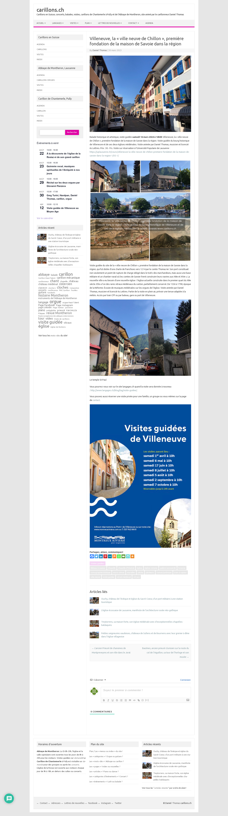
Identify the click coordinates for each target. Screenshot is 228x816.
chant (54, 281)
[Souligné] (112, 700)
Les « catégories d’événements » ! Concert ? (108, 776)
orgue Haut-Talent (71, 303)
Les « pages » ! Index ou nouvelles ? (104, 766)
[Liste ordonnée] (121, 700)
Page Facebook (46, 305)
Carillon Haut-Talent (47, 278)
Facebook (92, 803)
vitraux (136, 577)
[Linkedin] (101, 556)
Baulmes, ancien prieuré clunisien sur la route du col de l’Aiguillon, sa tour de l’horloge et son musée (165, 652)
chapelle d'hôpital (126, 568)
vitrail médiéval (124, 577)
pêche (140, 572)
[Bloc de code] (134, 700)
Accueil (40, 23)
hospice (181, 568)
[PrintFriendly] (128, 556)
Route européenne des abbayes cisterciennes (56, 316)
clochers (52, 288)
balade (54, 275)
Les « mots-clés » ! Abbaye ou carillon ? (106, 761)
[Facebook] (92, 556)
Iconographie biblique (100, 572)
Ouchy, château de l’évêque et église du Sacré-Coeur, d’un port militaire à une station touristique (64, 238)
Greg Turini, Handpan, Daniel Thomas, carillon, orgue (62, 197)
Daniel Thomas (100, 50)
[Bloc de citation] (130, 700)
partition (69, 308)
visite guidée (108, 577)
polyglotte (51, 310)
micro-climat (118, 572)
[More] (132, 556)
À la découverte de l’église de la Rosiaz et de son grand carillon (63, 155)
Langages (57, 23)
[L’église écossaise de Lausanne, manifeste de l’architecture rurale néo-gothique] (94, 616)
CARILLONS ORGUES (46, 80)
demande (78, 758)
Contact (132, 23)
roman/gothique (164, 572)
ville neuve (95, 577)
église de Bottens (58, 327)
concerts (42, 290)
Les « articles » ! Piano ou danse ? (104, 771)
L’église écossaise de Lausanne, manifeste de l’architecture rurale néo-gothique (139, 610)
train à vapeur (180, 572)
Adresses (55, 803)
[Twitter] (96, 556)
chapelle (112, 568)
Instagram (106, 803)
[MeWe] (110, 556)
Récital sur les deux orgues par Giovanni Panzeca (63, 184)
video (49, 318)
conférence (53, 290)
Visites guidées (97, 563)
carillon (66, 274)
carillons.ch (50, 10)
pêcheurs (150, 572)
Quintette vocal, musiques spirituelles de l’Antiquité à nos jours (63, 170)
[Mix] (114, 556)
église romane (151, 568)
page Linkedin (45, 307)
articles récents (161, 788)
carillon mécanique (68, 277)
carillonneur (43, 281)
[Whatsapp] (119, 556)
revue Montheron (59, 313)
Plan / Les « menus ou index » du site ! (106, 751)
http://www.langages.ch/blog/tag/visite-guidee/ (114, 390)
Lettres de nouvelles (109, 23)
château (73, 281)
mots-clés (55, 335)
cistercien (65, 284)
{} (143, 700)
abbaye (44, 274)
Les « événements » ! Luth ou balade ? (106, 781)
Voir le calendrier (45, 218)
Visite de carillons (61, 319)
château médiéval (48, 284)
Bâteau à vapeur (98, 568)
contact (96, 400)
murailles (131, 572)
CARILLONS (42, 49)
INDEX (39, 59)
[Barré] (117, 700)
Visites (73, 23)
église (139, 568)
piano (41, 310)
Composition (74, 288)
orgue (55, 301)
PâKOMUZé (71, 310)
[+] (147, 700)
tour (41, 318)
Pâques (41, 313)
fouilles (74, 290)
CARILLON (41, 111)
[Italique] (108, 700)
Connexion (185, 680)
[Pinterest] (105, 556)
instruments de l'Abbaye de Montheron (57, 298)
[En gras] (104, 700)
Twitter (118, 803)
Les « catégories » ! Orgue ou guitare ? (106, 756)
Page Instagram (64, 305)
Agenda (149, 23)
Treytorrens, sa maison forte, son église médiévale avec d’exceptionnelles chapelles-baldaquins (63, 261)
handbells (51, 293)
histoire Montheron (53, 295)
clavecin (42, 288)
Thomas (176, 803)
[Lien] (138, 700)
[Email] (123, 556)
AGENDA (41, 44)
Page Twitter (58, 308)
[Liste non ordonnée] (125, 700)
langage (43, 302)
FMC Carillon (64, 290)
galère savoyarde (168, 568)
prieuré (61, 310)
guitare (42, 292)
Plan (87, 23)
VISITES (40, 54)
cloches (62, 287)
